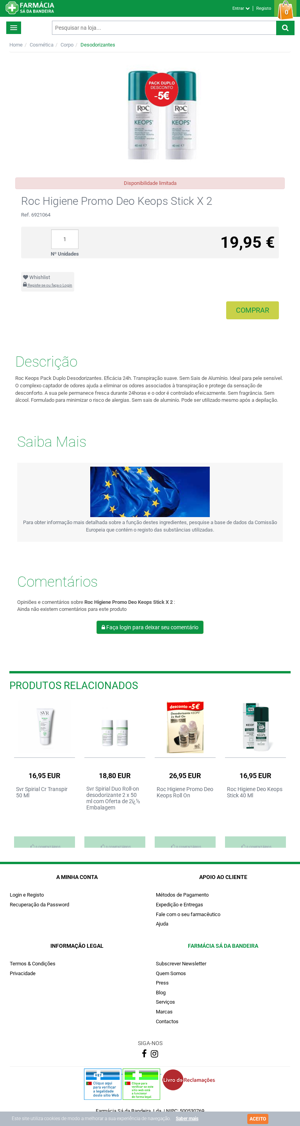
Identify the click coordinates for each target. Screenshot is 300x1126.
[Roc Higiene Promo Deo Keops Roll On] (185, 726)
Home (16, 45)
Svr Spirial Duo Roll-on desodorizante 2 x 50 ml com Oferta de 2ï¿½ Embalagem (113, 798)
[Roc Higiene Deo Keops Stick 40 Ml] (255, 726)
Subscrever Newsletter (181, 964)
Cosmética (42, 45)
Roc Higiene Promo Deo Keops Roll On (185, 792)
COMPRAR (252, 310)
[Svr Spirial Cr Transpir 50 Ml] (44, 726)
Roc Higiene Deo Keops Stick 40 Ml (254, 792)
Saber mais (187, 1118)
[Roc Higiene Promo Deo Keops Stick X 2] (150, 115)
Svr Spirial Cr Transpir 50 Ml (42, 792)
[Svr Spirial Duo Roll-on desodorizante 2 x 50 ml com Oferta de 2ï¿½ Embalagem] (114, 726)
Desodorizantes (97, 45)
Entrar (238, 8)
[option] (44, 774)
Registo (263, 8)
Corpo (67, 45)
